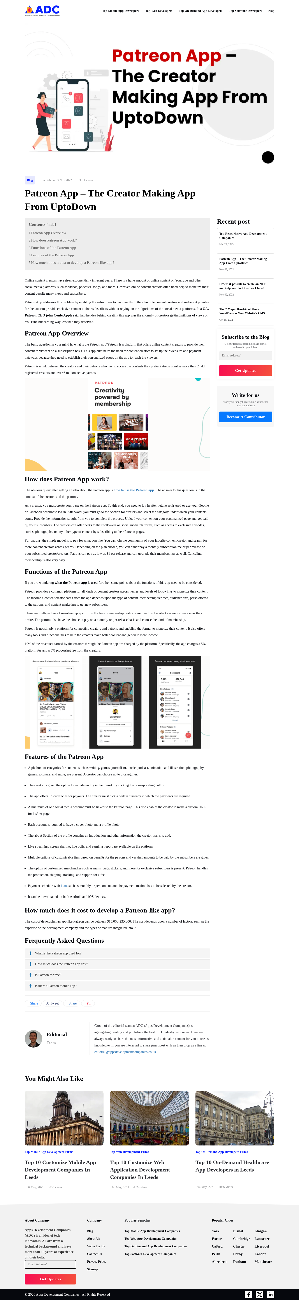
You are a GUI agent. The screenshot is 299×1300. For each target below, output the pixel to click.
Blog (271, 10)
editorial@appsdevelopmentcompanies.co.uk (125, 1052)
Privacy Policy (96, 1261)
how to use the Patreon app (134, 490)
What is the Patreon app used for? (58, 953)
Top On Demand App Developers (200, 10)
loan (64, 886)
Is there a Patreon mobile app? (56, 986)
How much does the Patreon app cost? (61, 964)
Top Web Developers (158, 10)
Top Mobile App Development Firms (49, 1152)
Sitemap (92, 1269)
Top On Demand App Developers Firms (221, 1152)
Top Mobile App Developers (120, 10)
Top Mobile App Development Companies (152, 1231)
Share (33, 1003)
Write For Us (96, 1246)
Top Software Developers (245, 10)
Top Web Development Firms (129, 1152)
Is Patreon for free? (48, 975)
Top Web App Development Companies (150, 1238)
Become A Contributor (245, 417)
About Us (93, 1238)
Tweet (54, 1003)
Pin (88, 1003)
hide (51, 224)
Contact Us (94, 1254)
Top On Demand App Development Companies (156, 1246)
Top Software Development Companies (150, 1254)
